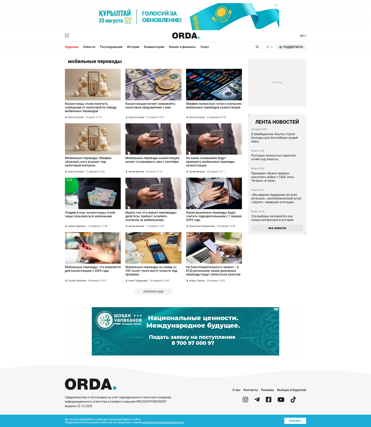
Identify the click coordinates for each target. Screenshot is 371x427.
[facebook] (268, 401)
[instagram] (245, 401)
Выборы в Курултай (291, 390)
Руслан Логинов (77, 280)
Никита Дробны (77, 226)
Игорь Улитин (197, 280)
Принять (295, 420)
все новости (277, 228)
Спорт (204, 47)
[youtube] (281, 401)
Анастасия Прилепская (202, 226)
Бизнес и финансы (182, 47)
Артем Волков (136, 171)
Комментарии (154, 47)
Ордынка (71, 47)
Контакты (250, 390)
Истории (133, 47)
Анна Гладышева (137, 280)
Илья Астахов (75, 117)
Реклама (267, 390)
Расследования (111, 47)
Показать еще (153, 291)
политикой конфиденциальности (163, 422)
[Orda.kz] (90, 393)
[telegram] (257, 401)
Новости (89, 47)
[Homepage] (186, 35)
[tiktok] (293, 401)
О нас (236, 390)
